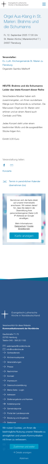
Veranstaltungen (14, 362)
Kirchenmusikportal (15, 357)
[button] (44, 4)
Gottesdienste (13, 352)
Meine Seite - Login (15, 390)
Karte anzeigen (24, 236)
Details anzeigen (23, 452)
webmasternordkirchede (18, 346)
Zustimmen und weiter (24, 446)
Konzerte (7, 170)
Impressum (12, 380)
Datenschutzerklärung (16, 385)
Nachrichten (12, 371)
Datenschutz (20, 226)
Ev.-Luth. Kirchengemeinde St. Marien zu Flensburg (23, 63)
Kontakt (10, 376)
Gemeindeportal (14, 408)
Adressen (11, 394)
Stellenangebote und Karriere (20, 399)
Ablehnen (24, 458)
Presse (10, 366)
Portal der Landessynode (18, 413)
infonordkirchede (15, 349)
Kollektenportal (13, 404)
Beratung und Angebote (17, 418)
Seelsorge (11, 422)
